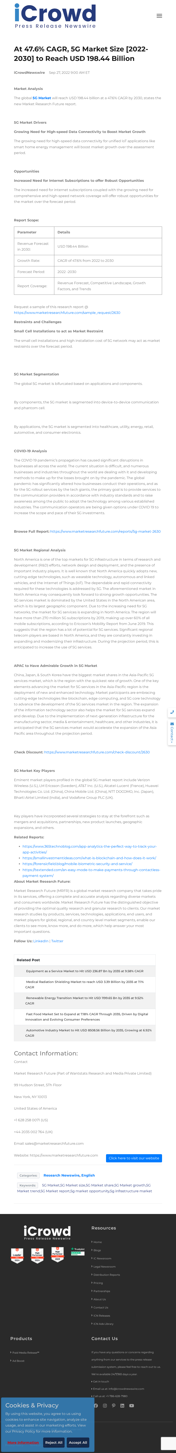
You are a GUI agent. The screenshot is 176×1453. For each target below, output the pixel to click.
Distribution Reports (107, 1274)
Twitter (57, 941)
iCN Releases (102, 1315)
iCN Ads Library (104, 1323)
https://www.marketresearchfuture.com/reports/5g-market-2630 (105, 531)
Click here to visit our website (134, 1158)
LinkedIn (41, 941)
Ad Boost (18, 1360)
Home (98, 1242)
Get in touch (101, 1381)
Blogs (97, 1250)
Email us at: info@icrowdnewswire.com (118, 1388)
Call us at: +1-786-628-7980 (110, 1396)
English (88, 1175)
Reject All (53, 1443)
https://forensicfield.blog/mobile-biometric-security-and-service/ (77, 864)
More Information (23, 1443)
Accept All (78, 1443)
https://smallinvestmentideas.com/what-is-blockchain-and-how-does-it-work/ (89, 858)
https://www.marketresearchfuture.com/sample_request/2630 (67, 313)
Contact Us (101, 1307)
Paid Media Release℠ (25, 1352)
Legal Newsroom (105, 1266)
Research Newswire (61, 1175)
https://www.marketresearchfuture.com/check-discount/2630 (97, 752)
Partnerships (102, 1291)
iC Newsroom (103, 1258)
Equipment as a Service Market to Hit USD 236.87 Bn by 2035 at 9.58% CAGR (84, 971)
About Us (100, 1299)
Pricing (98, 1283)
